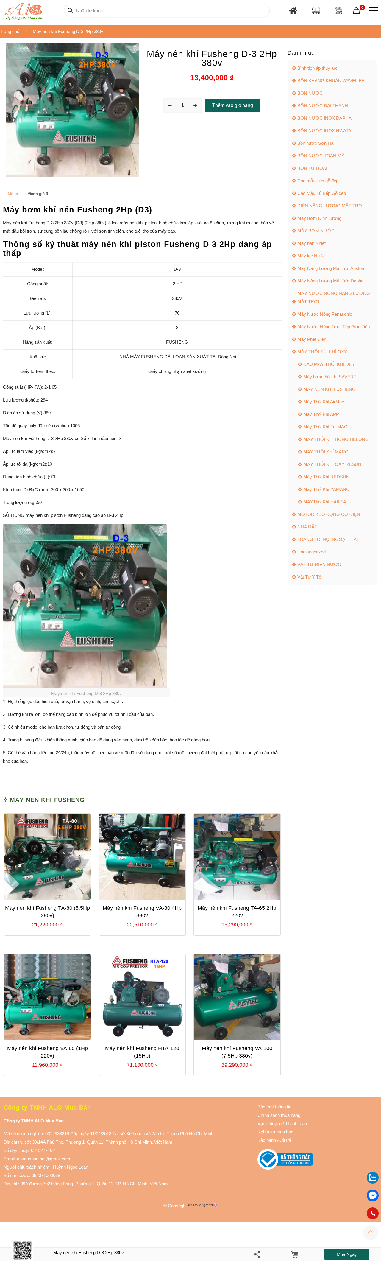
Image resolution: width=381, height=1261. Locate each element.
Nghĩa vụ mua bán (275, 1131)
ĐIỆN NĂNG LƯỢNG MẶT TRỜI (330, 205)
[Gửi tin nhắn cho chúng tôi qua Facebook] (373, 1195)
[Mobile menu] (372, 10)
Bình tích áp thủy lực (317, 68)
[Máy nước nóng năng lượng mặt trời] (338, 10)
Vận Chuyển (269, 1123)
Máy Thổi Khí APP (321, 414)
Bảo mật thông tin (274, 1106)
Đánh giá (38, 194)
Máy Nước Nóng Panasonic (324, 314)
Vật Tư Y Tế (309, 576)
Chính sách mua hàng (278, 1115)
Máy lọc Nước (311, 255)
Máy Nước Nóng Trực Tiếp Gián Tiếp (333, 326)
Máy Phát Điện (311, 339)
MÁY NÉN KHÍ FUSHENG (47, 800)
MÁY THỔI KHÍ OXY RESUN (332, 464)
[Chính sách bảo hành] (282, 1123)
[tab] (12, 194)
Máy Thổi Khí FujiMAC (325, 426)
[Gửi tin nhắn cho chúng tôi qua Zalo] (373, 1181)
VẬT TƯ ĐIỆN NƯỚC (319, 564)
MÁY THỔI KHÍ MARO (326, 451)
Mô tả (13, 194)
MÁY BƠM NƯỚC (316, 230)
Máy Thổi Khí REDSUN (326, 476)
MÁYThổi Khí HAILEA (324, 501)
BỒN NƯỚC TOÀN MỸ (320, 155)
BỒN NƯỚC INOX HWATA (324, 130)
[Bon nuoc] (316, 10)
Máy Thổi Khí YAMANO (326, 489)
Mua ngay (347, 1254)
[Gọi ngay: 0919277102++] (373, 1213)
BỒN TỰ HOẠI (312, 168)
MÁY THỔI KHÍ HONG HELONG (336, 439)
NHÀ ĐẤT (307, 526)
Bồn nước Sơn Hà (315, 143)
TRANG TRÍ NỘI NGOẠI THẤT (328, 539)
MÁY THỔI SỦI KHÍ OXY (322, 351)
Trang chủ (9, 31)
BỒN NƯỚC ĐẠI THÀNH (322, 105)
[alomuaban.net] (23, 10)
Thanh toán (295, 1123)
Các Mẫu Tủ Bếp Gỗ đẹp (321, 193)
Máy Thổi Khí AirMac (323, 401)
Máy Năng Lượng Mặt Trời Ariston (330, 268)
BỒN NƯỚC (310, 93)
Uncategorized (311, 551)
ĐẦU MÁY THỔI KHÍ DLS (328, 364)
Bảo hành (266, 1140)
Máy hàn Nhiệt (311, 243)
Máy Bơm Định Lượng (319, 218)
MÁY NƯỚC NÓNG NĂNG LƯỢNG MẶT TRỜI (333, 297)
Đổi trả (284, 1140)
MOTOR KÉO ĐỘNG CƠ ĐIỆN (328, 514)
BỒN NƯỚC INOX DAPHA (324, 118)
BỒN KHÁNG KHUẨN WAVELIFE (330, 80)
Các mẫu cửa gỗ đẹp (317, 180)
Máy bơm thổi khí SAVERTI (330, 376)
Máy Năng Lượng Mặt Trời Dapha (330, 280)
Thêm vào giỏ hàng (232, 105)
